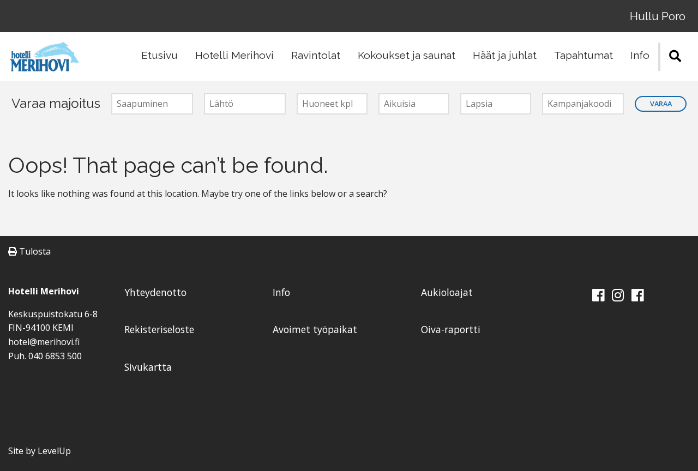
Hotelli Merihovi (234, 55)
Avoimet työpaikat (315, 329)
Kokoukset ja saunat (406, 55)
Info (639, 55)
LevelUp (54, 451)
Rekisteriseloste (159, 329)
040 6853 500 (55, 356)
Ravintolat (315, 55)
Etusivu (159, 55)
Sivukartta (148, 366)
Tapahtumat (583, 55)
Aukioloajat (447, 292)
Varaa (661, 103)
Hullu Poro (657, 16)
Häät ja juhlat (505, 55)
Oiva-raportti (450, 329)
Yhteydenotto (155, 292)
